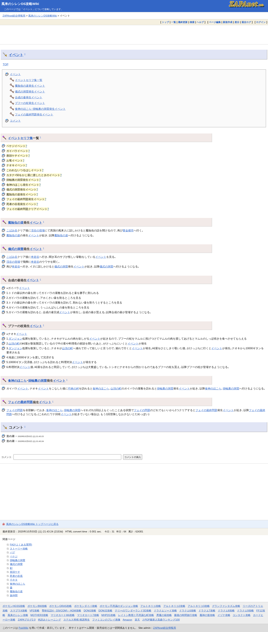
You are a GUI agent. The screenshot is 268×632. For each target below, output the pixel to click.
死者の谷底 (16, 575)
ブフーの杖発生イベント (30, 103)
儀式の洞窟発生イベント (30, 91)
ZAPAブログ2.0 (27, 619)
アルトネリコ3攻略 (199, 606)
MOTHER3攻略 (39, 615)
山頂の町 (14, 343)
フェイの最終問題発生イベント (34, 114)
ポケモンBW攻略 (37, 606)
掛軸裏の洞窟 (37, 380)
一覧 (173, 22)
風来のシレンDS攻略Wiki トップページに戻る (32, 524)
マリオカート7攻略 (88, 615)
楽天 (137, 619)
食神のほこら (17, 380)
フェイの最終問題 (20, 402)
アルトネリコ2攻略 (174, 606)
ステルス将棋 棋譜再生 (76, 619)
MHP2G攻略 (108, 615)
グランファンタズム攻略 (226, 606)
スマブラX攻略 (18, 610)
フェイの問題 (14, 410)
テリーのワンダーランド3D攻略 (133, 610)
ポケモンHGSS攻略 (14, 606)
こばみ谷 (11, 230)
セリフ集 (26, 138)
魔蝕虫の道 (16, 222)
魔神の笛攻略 (207, 615)
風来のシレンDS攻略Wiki (20, 4)
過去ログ (246, 22)
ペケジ (14, 556)
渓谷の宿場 (38, 230)
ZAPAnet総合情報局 (14, 15)
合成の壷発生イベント (28, 97)
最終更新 (183, 22)
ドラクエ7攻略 (207, 610)
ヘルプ (200, 22)
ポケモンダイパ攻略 (85, 606)
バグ (12, 552)
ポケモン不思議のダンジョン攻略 (119, 606)
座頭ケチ (15, 571)
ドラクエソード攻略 (165, 610)
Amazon (127, 619)
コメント (15, 120)
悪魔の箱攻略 (164, 615)
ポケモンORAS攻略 (60, 606)
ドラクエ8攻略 (226, 610)
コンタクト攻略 (241, 615)
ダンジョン (15, 338)
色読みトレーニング (49, 619)
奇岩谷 (35, 256)
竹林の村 (73, 388)
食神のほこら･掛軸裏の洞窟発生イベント (40, 108)
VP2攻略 (34, 610)
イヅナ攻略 (223, 615)
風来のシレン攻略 (18, 615)
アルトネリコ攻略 (150, 606)
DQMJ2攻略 (105, 610)
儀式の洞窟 (16, 249)
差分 (237, 22)
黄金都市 (128, 230)
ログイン (261, 22)
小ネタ (14, 579)
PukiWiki (23, 627)
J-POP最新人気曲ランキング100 (161, 619)
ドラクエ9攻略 (245, 610)
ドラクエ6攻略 (187, 610)
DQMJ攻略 (90, 610)
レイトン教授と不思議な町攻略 (136, 615)
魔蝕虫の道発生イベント (30, 85)
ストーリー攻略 (19, 548)
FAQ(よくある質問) (21, 544)
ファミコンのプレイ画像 (106, 619)
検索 (192, 22)
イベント (16, 55)
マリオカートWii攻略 (63, 615)
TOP (5, 64)
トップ (165, 22)
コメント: (7, 457)
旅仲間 (14, 595)
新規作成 (227, 22)
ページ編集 (215, 22)
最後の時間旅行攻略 (185, 615)
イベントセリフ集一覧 (28, 80)
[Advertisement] (134, 34)
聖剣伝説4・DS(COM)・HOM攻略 (61, 610)
